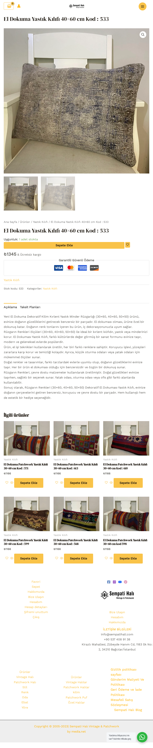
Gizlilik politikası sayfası (124, 672)
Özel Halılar (76, 702)
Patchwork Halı (25, 682)
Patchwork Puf (76, 697)
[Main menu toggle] (142, 6)
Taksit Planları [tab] (30, 307)
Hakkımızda (36, 591)
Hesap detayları (36, 607)
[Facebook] (108, 582)
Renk (25, 692)
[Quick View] (11, 483)
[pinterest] (125, 582)
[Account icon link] (19, 6)
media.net (78, 731)
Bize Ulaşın (36, 597)
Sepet (36, 586)
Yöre (25, 707)
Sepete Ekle (64, 245)
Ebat (24, 702)
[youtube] (120, 582)
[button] (143, 34)
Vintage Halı (25, 677)
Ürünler (25, 222)
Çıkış (36, 617)
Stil (24, 687)
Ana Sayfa (10, 222)
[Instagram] (114, 582)
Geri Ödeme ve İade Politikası (126, 692)
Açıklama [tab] (10, 307)
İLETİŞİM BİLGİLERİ (117, 629)
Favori (36, 581)
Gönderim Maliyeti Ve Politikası (127, 682)
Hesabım (36, 602)
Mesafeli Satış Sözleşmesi (122, 702)
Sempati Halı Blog (128, 710)
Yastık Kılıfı (40, 222)
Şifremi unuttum (36, 612)
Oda (25, 697)
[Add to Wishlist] (127, 245)
